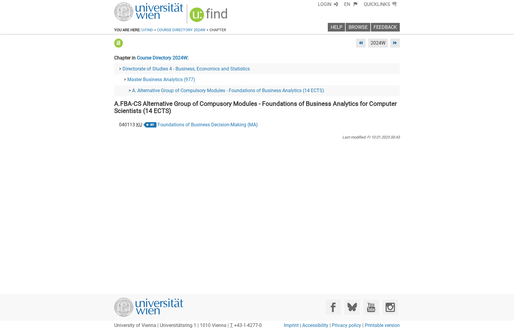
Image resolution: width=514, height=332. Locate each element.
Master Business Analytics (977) (161, 79)
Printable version (382, 325)
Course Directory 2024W (181, 30)
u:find (147, 30)
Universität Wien (134, 5)
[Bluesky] (352, 307)
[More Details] (118, 43)
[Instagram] (390, 307)
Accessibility (315, 325)
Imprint (291, 325)
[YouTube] (371, 307)
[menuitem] (351, 4)
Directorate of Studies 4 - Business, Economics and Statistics (186, 69)
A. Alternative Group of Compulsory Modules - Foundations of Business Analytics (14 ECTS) (228, 90)
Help (336, 27)
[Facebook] (333, 307)
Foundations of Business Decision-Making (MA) (208, 125)
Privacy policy (346, 325)
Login (324, 4)
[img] (209, 17)
